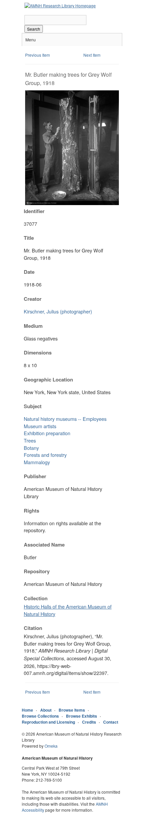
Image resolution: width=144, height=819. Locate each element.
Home (27, 710)
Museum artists (40, 426)
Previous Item (37, 55)
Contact (110, 722)
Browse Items (72, 710)
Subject (33, 406)
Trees (30, 440)
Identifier (34, 211)
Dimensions (38, 352)
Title (29, 237)
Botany (31, 447)
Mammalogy (37, 462)
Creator (33, 298)
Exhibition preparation (47, 433)
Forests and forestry (45, 454)
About (46, 710)
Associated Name (44, 544)
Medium (33, 325)
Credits (89, 722)
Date (29, 271)
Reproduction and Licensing (48, 722)
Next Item (91, 55)
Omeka (51, 746)
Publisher (35, 476)
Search (33, 29)
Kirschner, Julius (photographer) (58, 311)
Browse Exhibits (81, 716)
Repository (37, 571)
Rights (31, 510)
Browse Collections (40, 716)
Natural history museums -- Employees (65, 418)
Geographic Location (48, 379)
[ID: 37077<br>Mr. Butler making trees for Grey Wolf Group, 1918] (72, 203)
